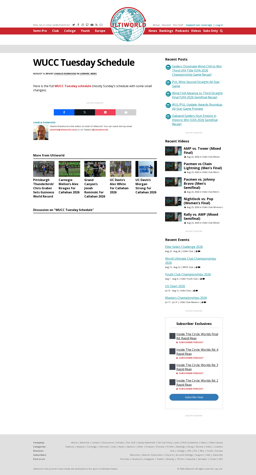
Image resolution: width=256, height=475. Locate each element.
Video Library (216, 442)
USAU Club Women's (212, 207)
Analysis (81, 446)
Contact (96, 442)
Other (140, 446)
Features (69, 446)
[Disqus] (95, 266)
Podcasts (182, 31)
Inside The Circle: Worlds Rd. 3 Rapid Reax (197, 367)
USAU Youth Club (189, 278)
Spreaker (202, 459)
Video (209, 446)
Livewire (84, 73)
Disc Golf (178, 25)
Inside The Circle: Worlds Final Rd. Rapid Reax (197, 336)
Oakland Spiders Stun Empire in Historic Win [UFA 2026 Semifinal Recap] (195, 120)
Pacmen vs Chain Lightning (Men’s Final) (203, 166)
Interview (104, 446)
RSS (221, 459)
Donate (120, 442)
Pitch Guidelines (190, 442)
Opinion (131, 446)
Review (199, 446)
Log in (219, 25)
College (70, 31)
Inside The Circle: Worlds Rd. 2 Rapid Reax (197, 383)
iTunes (213, 459)
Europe (100, 31)
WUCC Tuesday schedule (73, 86)
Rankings (166, 31)
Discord (166, 25)
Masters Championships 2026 (186, 298)
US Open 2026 (175, 286)
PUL (195, 450)
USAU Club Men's (210, 172)
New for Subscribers (152, 454)
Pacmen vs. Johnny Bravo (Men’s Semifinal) (199, 183)
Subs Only (210, 31)
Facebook (137, 459)
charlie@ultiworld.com (63, 129)
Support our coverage (199, 25)
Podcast (150, 446)
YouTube (124, 459)
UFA (189, 450)
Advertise (84, 442)
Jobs (177, 442)
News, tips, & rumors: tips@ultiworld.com (51, 25)
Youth (85, 31)
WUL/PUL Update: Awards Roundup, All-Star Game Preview (197, 106)
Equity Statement (146, 442)
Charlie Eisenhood (65, 73)
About (156, 25)
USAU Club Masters (189, 302)
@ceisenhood (99, 129)
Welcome (135, 454)
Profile (170, 446)
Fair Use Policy (165, 442)
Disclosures (108, 442)
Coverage (92, 446)
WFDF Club (188, 267)
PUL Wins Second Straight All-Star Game (196, 84)
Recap (190, 446)
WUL (202, 450)
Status (204, 442)
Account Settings (184, 454)
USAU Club (188, 251)
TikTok (180, 459)
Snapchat (190, 459)
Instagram (149, 459)
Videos (196, 31)
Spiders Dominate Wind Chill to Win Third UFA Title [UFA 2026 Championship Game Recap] (197, 70)
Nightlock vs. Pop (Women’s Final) (198, 201)
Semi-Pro (40, 31)
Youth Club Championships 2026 (188, 274)
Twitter (160, 459)
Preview (160, 446)
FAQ (208, 454)
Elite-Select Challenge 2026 (184, 247)
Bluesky (170, 459)
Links (113, 446)
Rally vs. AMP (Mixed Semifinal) (201, 216)
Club (55, 31)
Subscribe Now (194, 397)
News (153, 31)
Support (199, 454)
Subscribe (218, 454)
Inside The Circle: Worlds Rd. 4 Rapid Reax (197, 352)
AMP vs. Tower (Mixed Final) (202, 150)
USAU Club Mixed (210, 156)
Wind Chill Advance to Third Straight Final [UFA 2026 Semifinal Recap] (197, 95)
